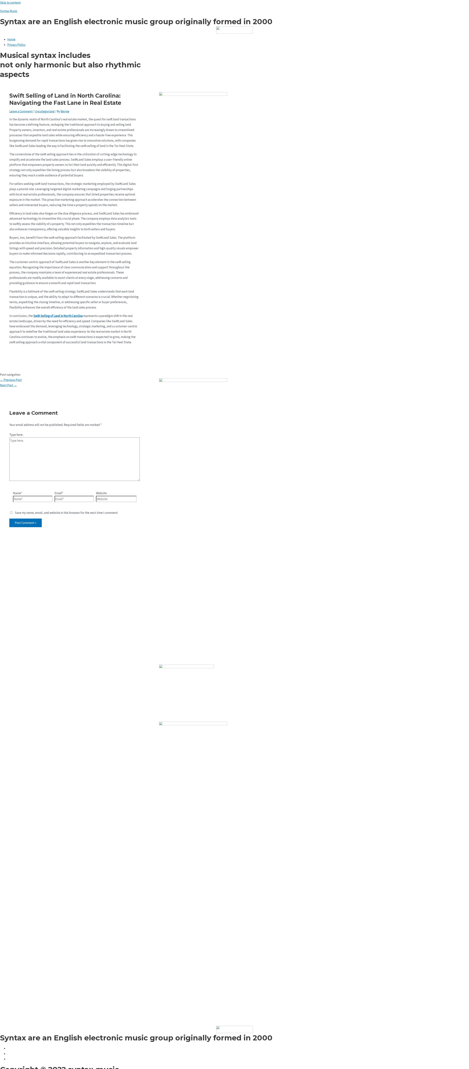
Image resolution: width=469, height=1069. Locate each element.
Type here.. (16, 435)
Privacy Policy (16, 45)
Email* (59, 493)
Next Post (8, 385)
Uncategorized (45, 111)
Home (11, 39)
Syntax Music (8, 11)
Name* (17, 493)
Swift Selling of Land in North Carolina (58, 316)
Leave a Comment (21, 111)
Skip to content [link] (10, 3)
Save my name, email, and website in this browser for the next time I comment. (66, 513)
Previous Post (11, 380)
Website (101, 493)
